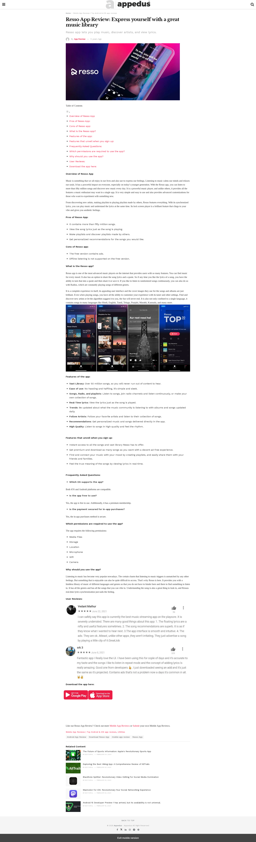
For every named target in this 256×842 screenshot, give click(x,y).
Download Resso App (99, 737)
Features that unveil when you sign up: (92, 141)
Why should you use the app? (86, 156)
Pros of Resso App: (79, 121)
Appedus (118, 826)
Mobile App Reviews (120, 726)
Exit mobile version (128, 837)
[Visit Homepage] (128, 4)
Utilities (121, 732)
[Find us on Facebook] (118, 830)
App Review (79, 39)
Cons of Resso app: (80, 126)
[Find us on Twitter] (121, 830)
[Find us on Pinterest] (138, 830)
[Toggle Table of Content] (68, 112)
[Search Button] (252, 4)
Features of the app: (80, 136)
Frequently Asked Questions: (85, 146)
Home (68, 13)
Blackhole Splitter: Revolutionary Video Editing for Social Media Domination (121, 777)
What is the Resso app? (83, 131)
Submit (136, 726)
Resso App (137, 737)
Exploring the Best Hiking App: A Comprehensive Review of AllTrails (116, 764)
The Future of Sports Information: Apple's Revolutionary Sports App (117, 751)
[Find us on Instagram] (130, 830)
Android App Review (76, 737)
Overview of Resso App (82, 116)
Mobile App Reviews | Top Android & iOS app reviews (95, 13)
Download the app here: (83, 166)
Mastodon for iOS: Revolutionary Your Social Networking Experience (117, 790)
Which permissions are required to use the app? (97, 151)
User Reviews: (77, 161)
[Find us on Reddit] (134, 830)
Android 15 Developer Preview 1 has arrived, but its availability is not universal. (122, 802)
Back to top (128, 821)
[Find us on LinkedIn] (126, 830)
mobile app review (121, 737)
